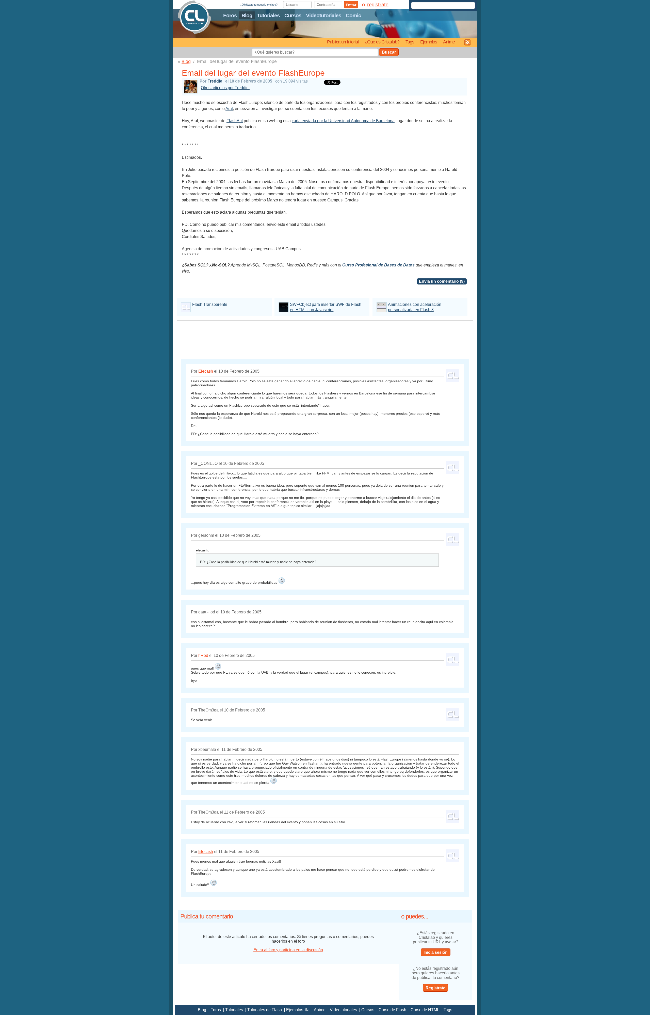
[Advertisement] (325, 338)
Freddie (214, 81)
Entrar (351, 5)
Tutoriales (268, 15)
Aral (229, 108)
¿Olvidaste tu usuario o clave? (259, 4)
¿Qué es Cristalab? (382, 41)
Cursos (292, 15)
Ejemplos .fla (298, 1010)
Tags (409, 41)
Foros (230, 15)
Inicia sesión (436, 952)
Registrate (435, 988)
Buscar (389, 52)
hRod (203, 655)
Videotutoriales (323, 15)
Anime (449, 41)
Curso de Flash (392, 1010)
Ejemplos (428, 41)
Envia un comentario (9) (442, 281)
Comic (353, 15)
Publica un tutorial (343, 41)
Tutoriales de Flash (264, 1010)
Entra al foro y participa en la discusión (288, 950)
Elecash (205, 371)
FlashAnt (234, 121)
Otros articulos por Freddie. (225, 88)
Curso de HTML (425, 1010)
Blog (246, 15)
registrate (377, 4)
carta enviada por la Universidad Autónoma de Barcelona (343, 121)
